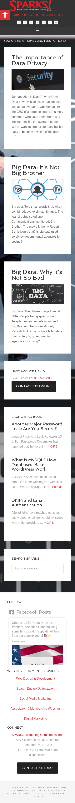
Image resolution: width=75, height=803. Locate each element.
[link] (5, 15)
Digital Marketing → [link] (37, 718)
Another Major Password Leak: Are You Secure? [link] (37, 426)
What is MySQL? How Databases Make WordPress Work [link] (34, 464)
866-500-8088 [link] (43, 378)
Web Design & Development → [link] (37, 678)
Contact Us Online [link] (34, 386)
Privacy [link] (37, 797)
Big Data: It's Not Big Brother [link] (36, 170)
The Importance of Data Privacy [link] (37, 60)
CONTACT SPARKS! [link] (37, 768)
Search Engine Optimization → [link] (37, 688)
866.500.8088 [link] (25, 15)
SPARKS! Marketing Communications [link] (37, 6)
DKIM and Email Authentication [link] (28, 502)
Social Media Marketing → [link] (37, 698)
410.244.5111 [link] (52, 15)
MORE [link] (53, 446)
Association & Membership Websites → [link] (37, 708)
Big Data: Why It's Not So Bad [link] (37, 275)
